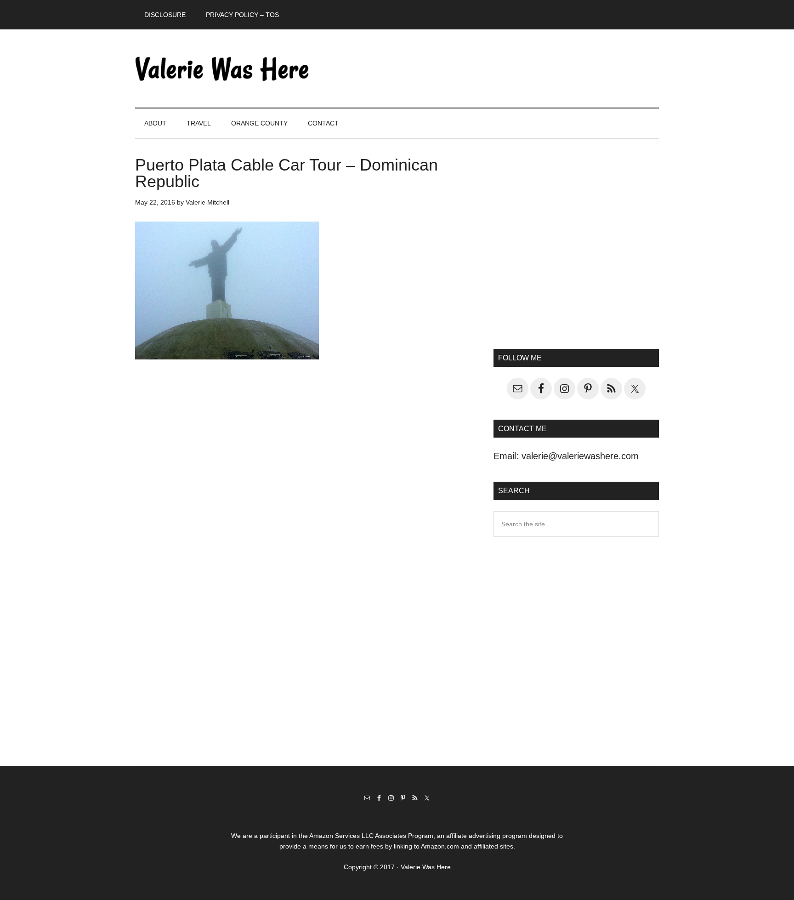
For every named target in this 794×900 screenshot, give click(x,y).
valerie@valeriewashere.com (580, 456)
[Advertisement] (576, 251)
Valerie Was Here (222, 68)
